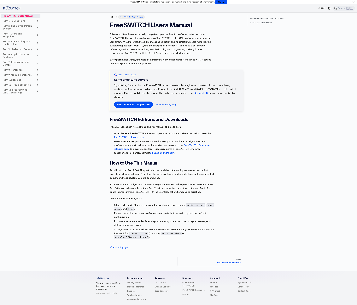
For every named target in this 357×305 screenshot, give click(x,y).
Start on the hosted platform (133, 104)
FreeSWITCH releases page (129, 137)
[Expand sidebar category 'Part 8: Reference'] (37, 70)
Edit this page (120, 247)
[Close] (353, 2)
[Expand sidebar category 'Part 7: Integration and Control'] (37, 63)
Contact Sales (244, 291)
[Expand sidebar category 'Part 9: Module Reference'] (37, 75)
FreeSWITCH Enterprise (193, 290)
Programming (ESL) (136, 299)
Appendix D (201, 93)
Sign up (221, 2)
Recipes (131, 291)
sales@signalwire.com (162, 152)
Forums (213, 282)
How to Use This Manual (261, 23)
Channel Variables (163, 287)
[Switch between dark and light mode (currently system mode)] (329, 8)
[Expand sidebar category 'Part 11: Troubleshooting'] (37, 85)
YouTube (214, 287)
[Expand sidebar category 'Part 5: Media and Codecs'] (37, 49)
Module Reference (135, 287)
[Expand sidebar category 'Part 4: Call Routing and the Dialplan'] (37, 42)
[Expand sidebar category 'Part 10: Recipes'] (37, 80)
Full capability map (166, 104)
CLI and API (161, 282)
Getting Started (134, 282)
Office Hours (243, 287)
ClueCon (214, 295)
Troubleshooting (134, 295)
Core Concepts (161, 291)
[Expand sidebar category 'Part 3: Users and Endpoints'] (37, 35)
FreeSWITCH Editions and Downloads (267, 18)
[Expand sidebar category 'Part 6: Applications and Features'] (37, 55)
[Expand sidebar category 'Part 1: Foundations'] (37, 21)
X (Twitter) (215, 291)
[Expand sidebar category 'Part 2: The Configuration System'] (37, 27)
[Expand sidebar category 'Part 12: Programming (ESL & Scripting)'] (37, 91)
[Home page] (112, 17)
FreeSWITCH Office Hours (142, 2)
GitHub (321, 8)
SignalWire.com (245, 282)
